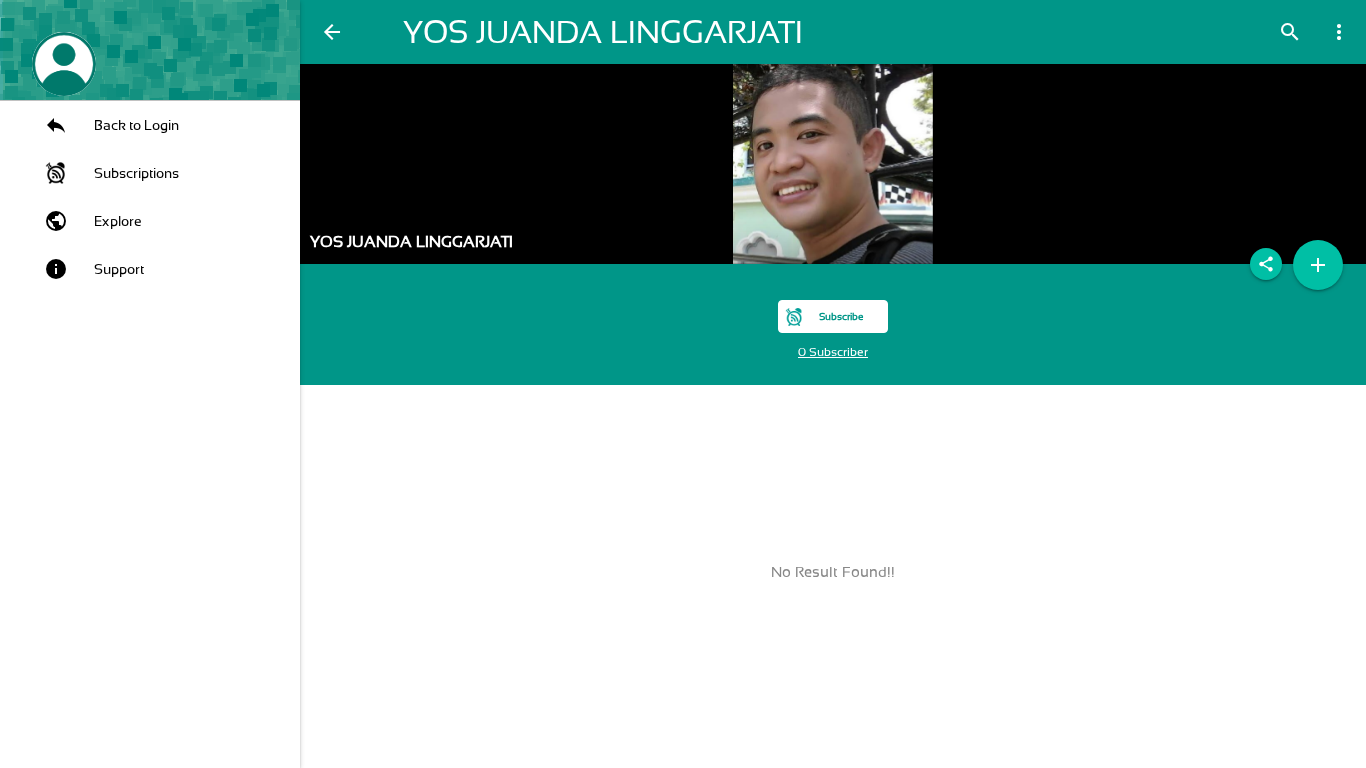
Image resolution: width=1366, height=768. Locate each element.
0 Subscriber (833, 352)
